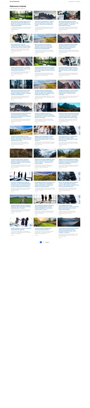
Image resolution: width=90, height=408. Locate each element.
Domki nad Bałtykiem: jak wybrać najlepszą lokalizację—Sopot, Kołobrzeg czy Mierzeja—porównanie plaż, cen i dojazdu (21, 207)
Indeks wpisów (71, 1)
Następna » (47, 242)
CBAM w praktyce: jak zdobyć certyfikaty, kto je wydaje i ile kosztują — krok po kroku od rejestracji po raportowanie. (20, 69)
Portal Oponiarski (14, 1)
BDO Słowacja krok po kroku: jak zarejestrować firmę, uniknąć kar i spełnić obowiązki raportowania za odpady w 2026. (21, 46)
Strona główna (77, 1)
